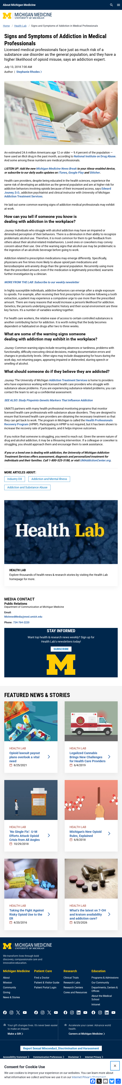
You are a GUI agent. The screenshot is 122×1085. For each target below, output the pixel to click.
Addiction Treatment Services (23, 196)
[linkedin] (79, 1013)
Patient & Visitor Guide (46, 982)
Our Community (100, 982)
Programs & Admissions (105, 977)
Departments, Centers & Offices (105, 989)
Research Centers (73, 987)
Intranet (96, 1004)
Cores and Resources (75, 992)
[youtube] (25, 1013)
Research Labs (72, 982)
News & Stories (11, 997)
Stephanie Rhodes (28, 71)
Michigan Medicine (16, 971)
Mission (7, 982)
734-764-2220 (21, 622)
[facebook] (5, 1013)
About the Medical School (102, 997)
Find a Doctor (41, 977)
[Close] (115, 1065)
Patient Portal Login (45, 987)
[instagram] (11, 1013)
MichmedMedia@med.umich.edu (23, 616)
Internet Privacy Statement (89, 1077)
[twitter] (18, 1013)
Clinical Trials (71, 977)
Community (9, 987)
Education (98, 971)
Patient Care (43, 971)
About (6, 977)
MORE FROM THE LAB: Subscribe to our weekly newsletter (41, 282)
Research (70, 971)
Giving (6, 992)
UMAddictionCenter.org (95, 460)
